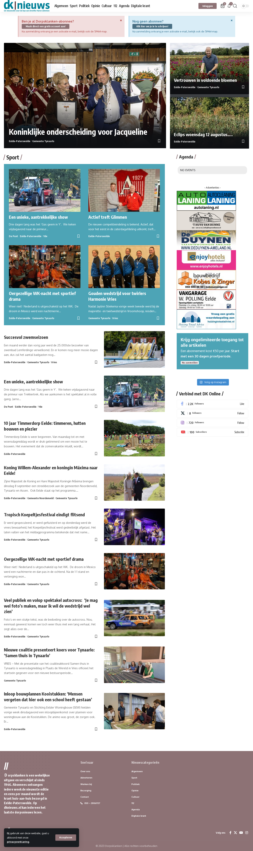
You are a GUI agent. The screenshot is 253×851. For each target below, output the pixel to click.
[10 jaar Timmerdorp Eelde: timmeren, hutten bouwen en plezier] (134, 438)
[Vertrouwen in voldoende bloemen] (209, 68)
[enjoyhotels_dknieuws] (206, 260)
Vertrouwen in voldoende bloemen (205, 80)
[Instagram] (212, 423)
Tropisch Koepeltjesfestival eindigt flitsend (44, 514)
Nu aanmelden (190, 362)
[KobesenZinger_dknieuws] (206, 279)
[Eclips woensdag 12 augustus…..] (209, 123)
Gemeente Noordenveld (40, 498)
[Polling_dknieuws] (206, 299)
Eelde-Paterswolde (19, 141)
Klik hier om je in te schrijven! (152, 26)
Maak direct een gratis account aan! (45, 26)
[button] (65, 837)
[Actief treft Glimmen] (124, 190)
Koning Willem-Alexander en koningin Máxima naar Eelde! (51, 470)
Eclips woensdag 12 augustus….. (203, 134)
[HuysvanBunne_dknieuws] (206, 220)
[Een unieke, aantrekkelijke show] (44, 190)
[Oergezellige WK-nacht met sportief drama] (44, 266)
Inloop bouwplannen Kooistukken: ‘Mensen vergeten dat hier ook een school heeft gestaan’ (48, 696)
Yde (45, 236)
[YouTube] (241, 832)
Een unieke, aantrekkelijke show (38, 217)
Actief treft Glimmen (107, 217)
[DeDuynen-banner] (206, 240)
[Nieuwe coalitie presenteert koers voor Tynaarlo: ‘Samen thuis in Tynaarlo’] (134, 664)
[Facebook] (212, 404)
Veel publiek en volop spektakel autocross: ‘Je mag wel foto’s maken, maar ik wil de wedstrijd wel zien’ (51, 605)
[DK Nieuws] (27, 6)
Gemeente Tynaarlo (43, 141)
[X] (212, 413)
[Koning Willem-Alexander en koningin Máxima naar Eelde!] (134, 482)
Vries (115, 318)
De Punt (13, 236)
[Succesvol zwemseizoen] (134, 349)
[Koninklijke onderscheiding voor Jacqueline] (85, 95)
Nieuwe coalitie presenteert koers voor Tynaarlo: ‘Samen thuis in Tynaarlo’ (49, 652)
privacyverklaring (18, 841)
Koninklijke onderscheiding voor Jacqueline (79, 132)
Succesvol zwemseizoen (26, 337)
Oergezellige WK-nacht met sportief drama (44, 559)
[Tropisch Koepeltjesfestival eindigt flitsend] (134, 527)
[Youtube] (212, 432)
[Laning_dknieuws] (206, 200)
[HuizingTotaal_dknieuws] (206, 319)
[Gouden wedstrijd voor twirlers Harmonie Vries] (124, 266)
